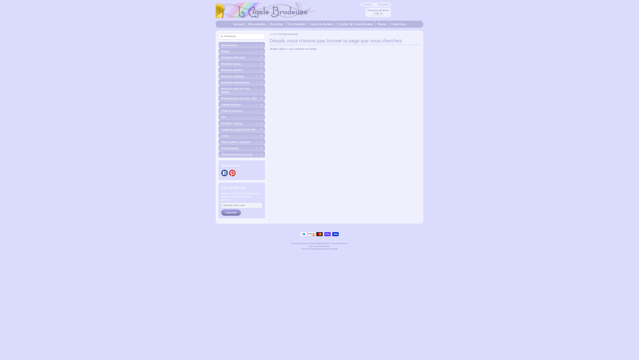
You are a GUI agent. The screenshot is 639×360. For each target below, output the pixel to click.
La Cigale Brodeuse (322, 243)
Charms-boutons (231, 110)
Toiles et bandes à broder (237, 154)
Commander (297, 24)
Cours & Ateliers (322, 24)
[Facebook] (224, 173)
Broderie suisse (231, 64)
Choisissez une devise (378, 10)
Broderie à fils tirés (233, 57)
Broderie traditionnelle (235, 82)
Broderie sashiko (231, 70)
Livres (225, 136)
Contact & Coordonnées (355, 24)
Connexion (367, 5)
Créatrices (398, 24)
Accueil (238, 24)
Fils (223, 117)
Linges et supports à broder (238, 129)
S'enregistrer (383, 5)
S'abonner (231, 212)
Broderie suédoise (232, 76)
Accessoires (229, 45)
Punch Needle (229, 148)
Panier (382, 24)
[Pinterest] (232, 173)
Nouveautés (257, 24)
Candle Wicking (230, 104)
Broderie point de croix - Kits (239, 98)
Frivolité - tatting (231, 123)
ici (287, 49)
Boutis (225, 51)
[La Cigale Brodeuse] (266, 13)
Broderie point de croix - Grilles (236, 90)
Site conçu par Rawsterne (319, 246)
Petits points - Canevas (235, 142)
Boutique (276, 24)
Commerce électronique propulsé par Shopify (319, 249)
